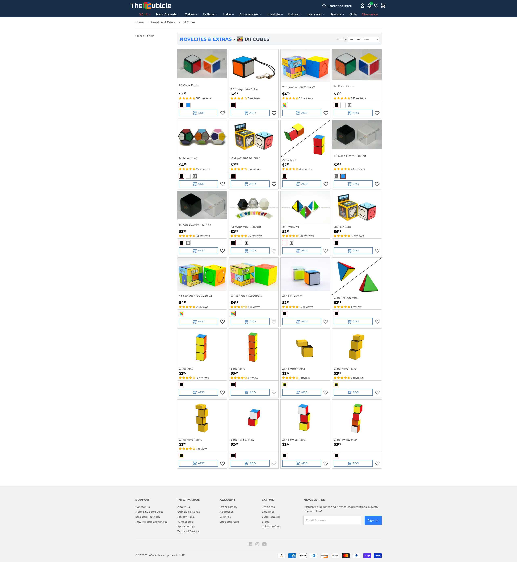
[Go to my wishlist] (376, 5)
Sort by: (342, 39)
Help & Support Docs (149, 511)
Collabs (209, 14)
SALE (143, 14)
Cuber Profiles (271, 526)
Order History (228, 506)
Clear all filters (144, 35)
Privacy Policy (186, 516)
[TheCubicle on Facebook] (250, 544)
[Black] (181, 105)
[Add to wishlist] (222, 113)
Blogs (265, 521)
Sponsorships (186, 526)
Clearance (370, 14)
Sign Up (373, 520)
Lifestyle (273, 14)
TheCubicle (152, 555)
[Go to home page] (150, 5)
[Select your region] (356, 5)
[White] (239, 105)
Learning (314, 14)
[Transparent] (349, 105)
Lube (227, 14)
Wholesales (185, 521)
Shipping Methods (147, 516)
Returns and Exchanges (151, 521)
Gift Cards (268, 506)
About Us (183, 506)
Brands (335, 14)
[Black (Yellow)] (284, 384)
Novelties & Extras (163, 22)
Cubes (190, 14)
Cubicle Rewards (188, 511)
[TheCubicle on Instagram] (257, 544)
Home (139, 22)
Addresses (227, 511)
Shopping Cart (229, 521)
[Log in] (362, 5)
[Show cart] (383, 5)
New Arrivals (166, 14)
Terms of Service (188, 531)
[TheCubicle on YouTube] (264, 544)
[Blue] (188, 105)
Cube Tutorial (271, 516)
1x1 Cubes (189, 22)
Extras (293, 14)
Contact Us (142, 506)
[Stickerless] (284, 105)
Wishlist (225, 516)
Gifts (353, 14)
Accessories (248, 14)
